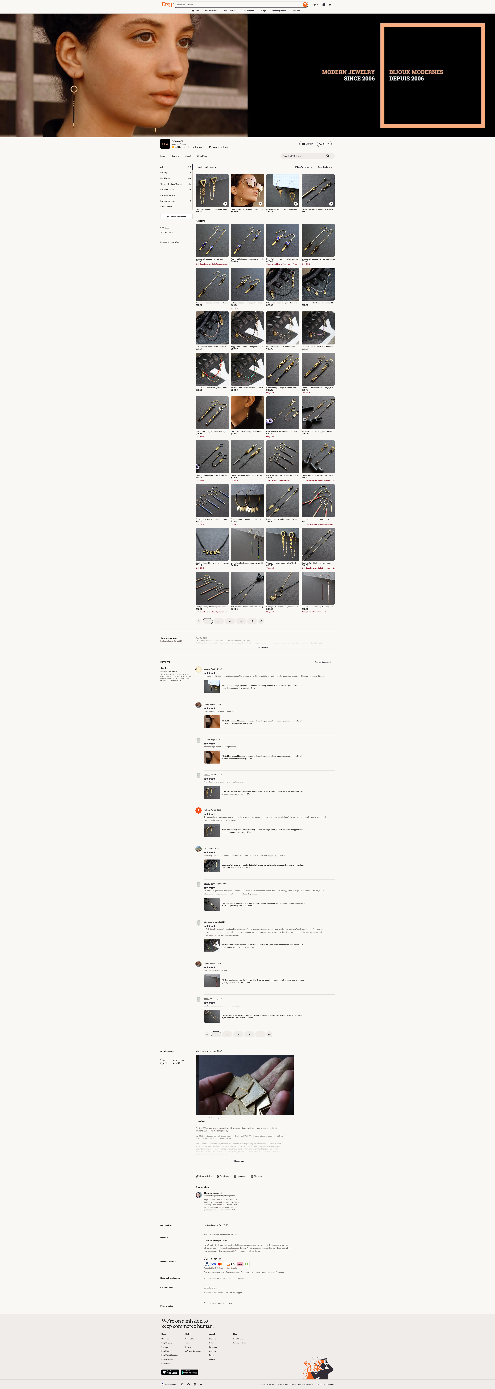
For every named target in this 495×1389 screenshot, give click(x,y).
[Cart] (330, 5)
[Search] (305, 5)
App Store (170, 1372)
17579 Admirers (166, 232)
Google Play (189, 1372)
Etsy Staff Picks (211, 11)
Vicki (206, 739)
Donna (206, 704)
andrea (206, 999)
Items (162, 156)
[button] (307, 144)
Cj (205, 848)
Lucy (206, 669)
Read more (263, 647)
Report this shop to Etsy (170, 242)
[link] (199, 621)
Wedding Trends (279, 11)
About (188, 156)
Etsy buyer (208, 884)
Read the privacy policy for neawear (218, 1303)
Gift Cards (296, 11)
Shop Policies (203, 156)
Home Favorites (230, 11)
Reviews (175, 156)
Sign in (315, 5)
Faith (206, 810)
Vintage (263, 11)
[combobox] (237, 5)
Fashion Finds (248, 11)
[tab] (176, 167)
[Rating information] (173, 147)
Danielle (207, 775)
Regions (330, 1384)
